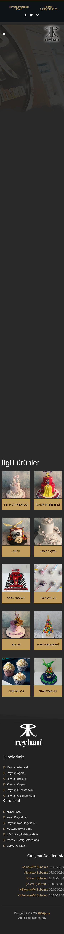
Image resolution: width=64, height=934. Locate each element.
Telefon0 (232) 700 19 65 (48, 7)
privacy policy (9, 922)
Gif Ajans (44, 913)
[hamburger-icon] (4, 34)
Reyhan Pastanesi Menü (19, 7)
